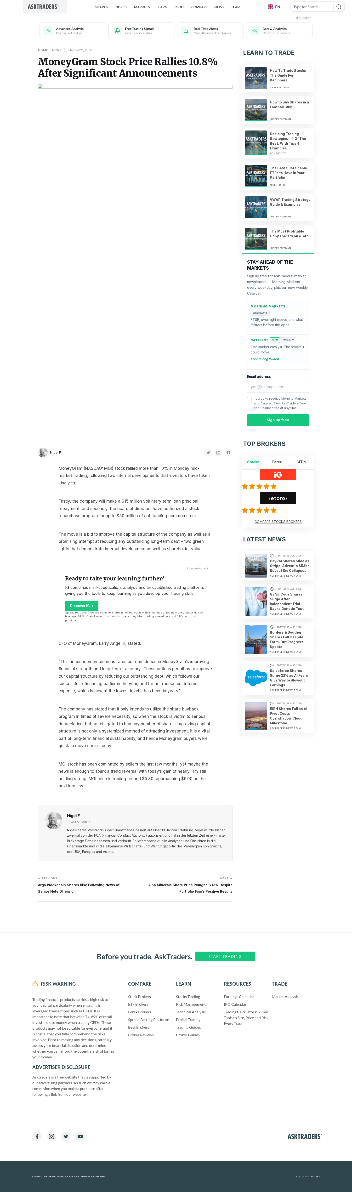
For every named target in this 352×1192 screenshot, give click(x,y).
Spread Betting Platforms (149, 1019)
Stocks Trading (188, 996)
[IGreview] (260, 486)
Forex (277, 462)
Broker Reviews (141, 1035)
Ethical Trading (188, 1019)
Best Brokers (138, 1027)
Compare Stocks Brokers (278, 522)
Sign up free (278, 420)
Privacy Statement (94, 1176)
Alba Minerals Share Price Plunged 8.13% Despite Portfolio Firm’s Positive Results (190, 885)
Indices (120, 7)
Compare (199, 7)
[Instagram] (51, 1136)
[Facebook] (37, 1136)
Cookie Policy (73, 1176)
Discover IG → (82, 606)
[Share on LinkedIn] (218, 452)
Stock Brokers (139, 996)
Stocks (253, 462)
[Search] (339, 6)
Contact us (39, 1176)
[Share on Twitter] (208, 452)
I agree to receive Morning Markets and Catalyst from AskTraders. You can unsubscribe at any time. (280, 403)
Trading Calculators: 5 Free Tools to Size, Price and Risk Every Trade (246, 1018)
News (219, 7)
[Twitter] (66, 1136)
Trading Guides (188, 1027)
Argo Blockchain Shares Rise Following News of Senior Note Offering (78, 885)
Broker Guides (188, 1035)
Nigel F (55, 452)
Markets (142, 7)
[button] (274, 6)
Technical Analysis (191, 1012)
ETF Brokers (138, 1004)
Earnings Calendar (239, 996)
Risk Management (191, 1004)
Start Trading (225, 956)
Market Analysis (285, 996)
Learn (162, 7)
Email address (259, 377)
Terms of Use (55, 1176)
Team (235, 7)
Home (43, 50)
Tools (179, 7)
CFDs (301, 462)
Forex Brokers (139, 1012)
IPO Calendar (235, 1004)
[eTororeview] (260, 510)
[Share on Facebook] (228, 452)
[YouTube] (80, 1136)
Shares (101, 7)
